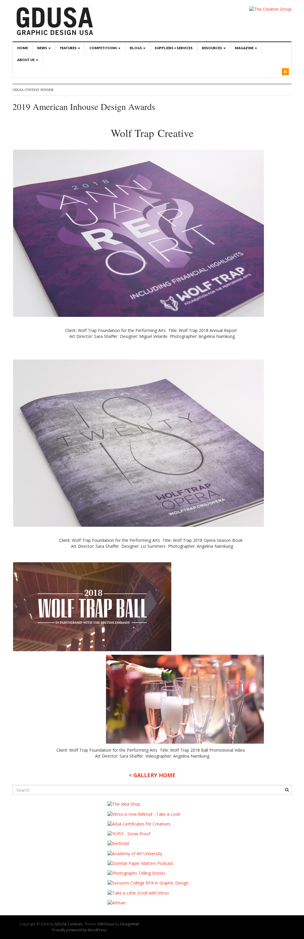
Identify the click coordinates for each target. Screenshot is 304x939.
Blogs (136, 48)
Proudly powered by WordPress (79, 929)
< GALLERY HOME (152, 775)
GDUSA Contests (69, 924)
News (42, 48)
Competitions (103, 48)
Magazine (244, 48)
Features (68, 48)
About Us (26, 60)
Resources (212, 48)
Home (22, 48)
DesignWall (129, 924)
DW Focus (106, 924)
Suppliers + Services (174, 48)
